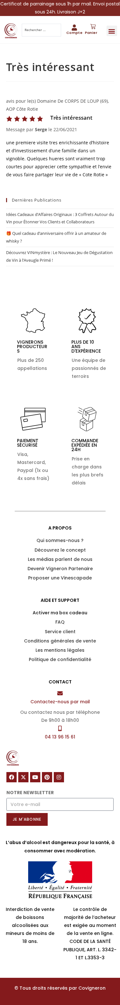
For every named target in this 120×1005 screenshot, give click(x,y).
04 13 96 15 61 (60, 737)
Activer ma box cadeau (60, 613)
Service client (60, 631)
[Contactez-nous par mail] (60, 693)
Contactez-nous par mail (60, 701)
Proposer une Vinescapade (60, 578)
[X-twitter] (23, 777)
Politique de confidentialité (60, 659)
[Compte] (74, 27)
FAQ (60, 622)
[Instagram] (59, 777)
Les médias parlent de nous (60, 559)
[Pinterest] (47, 777)
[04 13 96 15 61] (60, 728)
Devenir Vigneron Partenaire (60, 568)
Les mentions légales (60, 650)
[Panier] (93, 26)
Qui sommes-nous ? (60, 540)
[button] (112, 31)
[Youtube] (35, 777)
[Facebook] (11, 777)
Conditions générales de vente (60, 641)
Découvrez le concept (60, 550)
